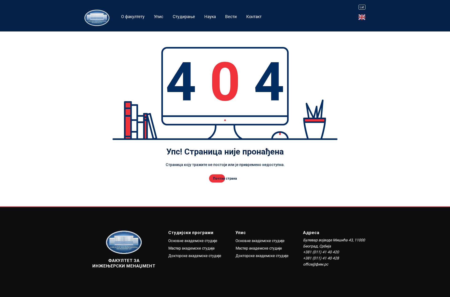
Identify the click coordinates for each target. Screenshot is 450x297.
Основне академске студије (192, 241)
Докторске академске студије (194, 256)
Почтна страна (225, 178)
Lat (362, 7)
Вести (231, 16)
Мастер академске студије (191, 248)
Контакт (254, 16)
